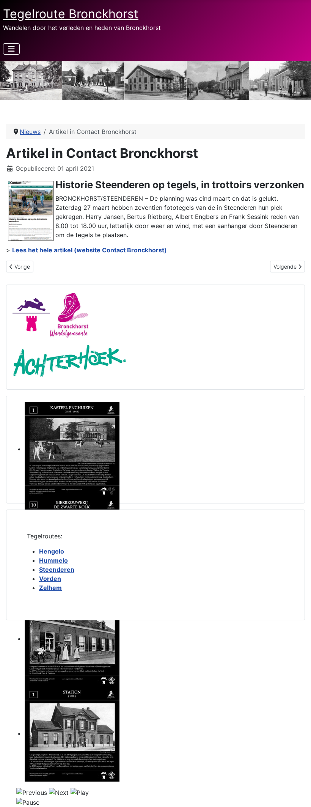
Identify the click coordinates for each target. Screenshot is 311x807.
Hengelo (51, 551)
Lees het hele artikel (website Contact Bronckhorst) (89, 250)
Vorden (50, 578)
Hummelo (53, 560)
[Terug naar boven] (298, 793)
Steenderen (56, 569)
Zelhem (50, 587)
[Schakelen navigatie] (11, 49)
